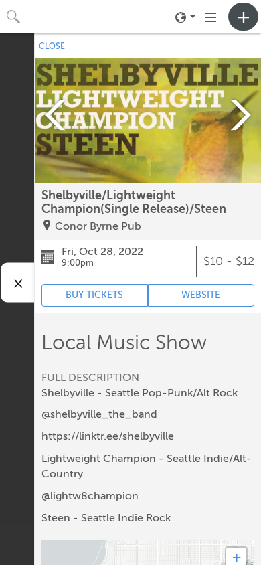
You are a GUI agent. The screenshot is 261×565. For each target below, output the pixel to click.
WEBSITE (200, 295)
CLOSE (52, 46)
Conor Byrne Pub (98, 226)
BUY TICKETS (94, 295)
